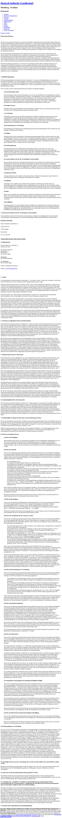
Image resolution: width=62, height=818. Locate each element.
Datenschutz (7, 27)
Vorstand (6, 18)
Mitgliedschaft (7, 21)
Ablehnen (8, 815)
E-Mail (8, 33)
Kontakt (6, 26)
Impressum (6, 29)
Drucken (3, 33)
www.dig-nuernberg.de (11, 268)
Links (5, 23)
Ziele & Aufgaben (8, 20)
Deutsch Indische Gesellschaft (17, 3)
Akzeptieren (3, 815)
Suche (5, 24)
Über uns (6, 17)
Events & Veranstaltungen (10, 15)
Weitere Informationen (5, 817)
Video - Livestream (9, 30)
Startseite (6, 14)
